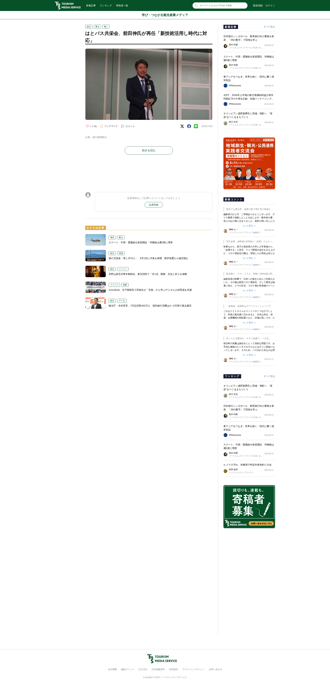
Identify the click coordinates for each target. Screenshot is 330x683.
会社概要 (112, 669)
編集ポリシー (127, 669)
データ (122, 300)
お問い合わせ (215, 669)
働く (106, 26)
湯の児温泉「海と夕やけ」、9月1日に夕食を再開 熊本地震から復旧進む (148, 258)
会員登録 (153, 204)
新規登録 (258, 5)
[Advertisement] (148, 173)
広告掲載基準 (158, 669)
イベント (123, 269)
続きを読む (149, 150)
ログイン (270, 5)
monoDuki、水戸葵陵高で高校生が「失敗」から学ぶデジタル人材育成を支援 (150, 289)
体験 (125, 285)
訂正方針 (143, 669)
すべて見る (269, 26)
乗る (97, 26)
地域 (121, 253)
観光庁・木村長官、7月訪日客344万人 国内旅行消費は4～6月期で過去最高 (150, 305)
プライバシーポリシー (193, 669)
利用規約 (173, 669)
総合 (89, 26)
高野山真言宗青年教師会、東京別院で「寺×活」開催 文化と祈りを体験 (148, 274)
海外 (112, 237)
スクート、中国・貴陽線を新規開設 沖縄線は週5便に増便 (141, 242)
